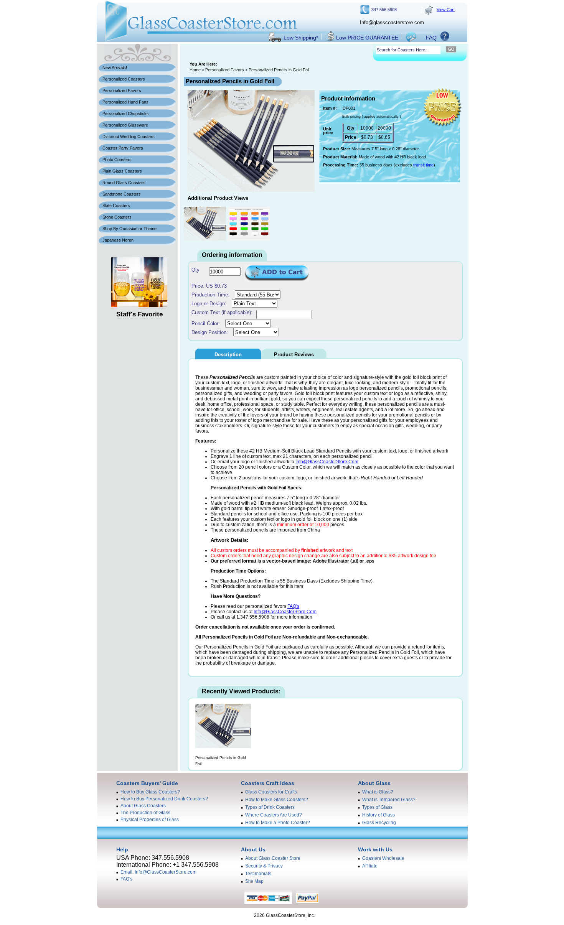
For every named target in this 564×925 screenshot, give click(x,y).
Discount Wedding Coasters (128, 136)
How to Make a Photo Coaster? (277, 822)
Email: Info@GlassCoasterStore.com (158, 872)
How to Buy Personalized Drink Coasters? (164, 799)
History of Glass (378, 815)
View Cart (446, 9)
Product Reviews (294, 354)
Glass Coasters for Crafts (271, 792)
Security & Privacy (264, 866)
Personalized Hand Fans (125, 102)
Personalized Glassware (125, 125)
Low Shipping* (301, 38)
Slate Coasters (116, 205)
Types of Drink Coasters (270, 807)
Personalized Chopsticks (125, 113)
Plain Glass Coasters (122, 171)
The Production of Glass (145, 812)
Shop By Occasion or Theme (129, 228)
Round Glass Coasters (123, 182)
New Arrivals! (114, 67)
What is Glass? (377, 792)
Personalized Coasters (123, 79)
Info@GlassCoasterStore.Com (326, 461)
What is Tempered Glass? (389, 799)
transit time (423, 165)
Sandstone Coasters (121, 194)
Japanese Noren (118, 240)
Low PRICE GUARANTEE (367, 38)
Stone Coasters (117, 217)
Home (195, 69)
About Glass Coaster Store (272, 858)
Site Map (254, 881)
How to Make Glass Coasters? (276, 799)
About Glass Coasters (143, 805)
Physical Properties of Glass (149, 819)
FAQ (431, 38)
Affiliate (370, 866)
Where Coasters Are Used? (273, 815)
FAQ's (293, 606)
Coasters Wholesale (383, 858)
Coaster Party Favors (122, 148)
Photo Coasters (117, 159)
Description (228, 354)
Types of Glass (377, 807)
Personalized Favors (121, 90)
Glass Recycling (379, 822)
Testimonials (258, 873)
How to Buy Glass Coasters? (150, 792)
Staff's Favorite (139, 314)
